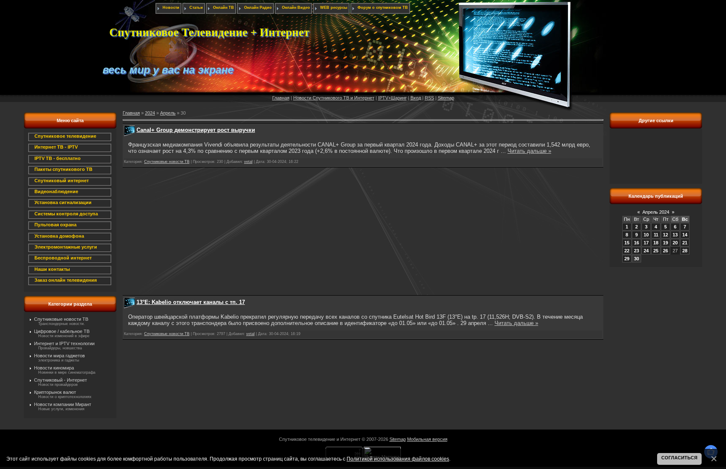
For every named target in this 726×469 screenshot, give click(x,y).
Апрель (168, 112)
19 (665, 242)
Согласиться (679, 457)
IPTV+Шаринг (392, 97)
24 (646, 250)
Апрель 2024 (655, 212)
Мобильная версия (427, 439)
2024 (150, 112)
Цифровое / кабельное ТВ (61, 331)
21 (684, 242)
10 (646, 234)
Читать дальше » (529, 151)
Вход (415, 97)
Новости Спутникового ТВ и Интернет (333, 97)
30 (636, 258)
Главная (280, 97)
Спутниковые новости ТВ (61, 319)
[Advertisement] (363, 231)
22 (626, 250)
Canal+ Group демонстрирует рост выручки (196, 130)
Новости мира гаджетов (59, 355)
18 (655, 242)
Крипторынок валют (55, 392)
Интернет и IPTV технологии (64, 343)
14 (684, 234)
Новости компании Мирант (62, 404)
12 (665, 234)
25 (655, 250)
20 (675, 242)
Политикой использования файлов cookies (398, 458)
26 (665, 250)
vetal (248, 162)
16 (636, 242)
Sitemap (446, 97)
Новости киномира (54, 367)
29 (626, 258)
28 (684, 250)
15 (626, 242)
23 (636, 250)
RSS (429, 97)
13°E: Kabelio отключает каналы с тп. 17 (191, 302)
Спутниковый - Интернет (60, 380)
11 (656, 234)
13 (675, 234)
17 (646, 242)
